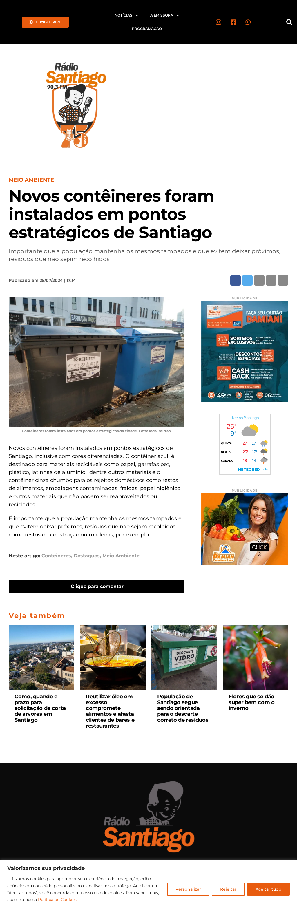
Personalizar (188, 889)
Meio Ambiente (121, 555)
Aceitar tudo (268, 889)
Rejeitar (228, 889)
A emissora (161, 15)
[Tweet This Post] (247, 280)
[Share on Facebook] (235, 280)
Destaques (87, 555)
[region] (148, 884)
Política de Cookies (57, 899)
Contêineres (56, 555)
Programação (147, 28)
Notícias (123, 15)
